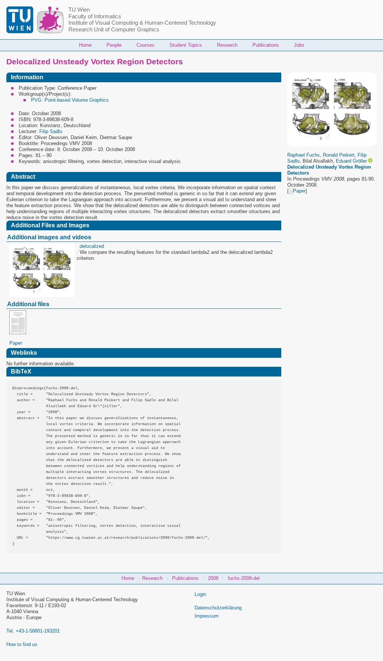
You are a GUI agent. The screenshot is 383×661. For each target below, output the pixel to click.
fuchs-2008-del (244, 578)
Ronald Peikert (339, 155)
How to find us (21, 644)
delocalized (92, 246)
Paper (299, 191)
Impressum (206, 616)
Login (200, 594)
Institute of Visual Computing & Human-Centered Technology (142, 23)
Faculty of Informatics (94, 16)
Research (227, 45)
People (114, 45)
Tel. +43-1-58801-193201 (33, 631)
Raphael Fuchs (303, 155)
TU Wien (79, 10)
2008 (213, 578)
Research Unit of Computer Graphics (113, 30)
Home (85, 45)
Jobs (299, 45)
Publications (265, 45)
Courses (145, 45)
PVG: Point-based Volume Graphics (70, 100)
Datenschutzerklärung (218, 608)
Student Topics (185, 45)
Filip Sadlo (50, 131)
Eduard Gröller (351, 161)
